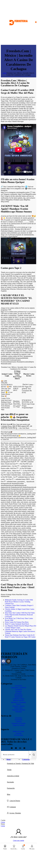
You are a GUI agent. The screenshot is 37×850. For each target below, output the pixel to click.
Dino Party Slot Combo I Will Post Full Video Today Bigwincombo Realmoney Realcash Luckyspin (20, 614)
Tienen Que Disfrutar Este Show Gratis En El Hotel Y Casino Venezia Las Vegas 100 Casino (20, 636)
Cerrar (3, 822)
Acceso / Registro (15, 813)
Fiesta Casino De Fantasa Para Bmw (17, 622)
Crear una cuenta (18, 840)
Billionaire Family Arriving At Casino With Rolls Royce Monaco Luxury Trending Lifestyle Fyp (19, 601)
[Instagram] (8, 661)
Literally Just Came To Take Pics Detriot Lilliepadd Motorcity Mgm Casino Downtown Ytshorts (20, 631)
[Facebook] (3, 661)
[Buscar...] (33, 755)
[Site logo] (18, 44)
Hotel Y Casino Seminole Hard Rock (17, 624)
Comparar (12, 807)
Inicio (5, 73)
